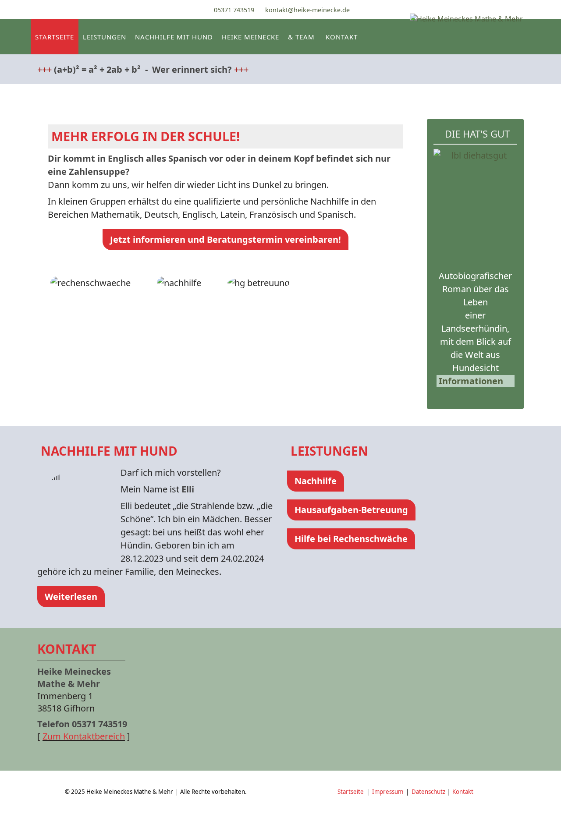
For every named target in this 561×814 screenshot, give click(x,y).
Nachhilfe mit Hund (174, 36)
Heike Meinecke (250, 36)
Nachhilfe (316, 481)
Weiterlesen (71, 596)
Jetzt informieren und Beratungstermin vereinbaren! (225, 239)
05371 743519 (234, 10)
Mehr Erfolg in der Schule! (145, 136)
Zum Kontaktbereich (84, 736)
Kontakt (342, 36)
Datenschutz (428, 792)
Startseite (54, 36)
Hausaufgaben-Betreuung (351, 510)
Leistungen (104, 36)
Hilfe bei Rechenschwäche (351, 539)
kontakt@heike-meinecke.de (307, 10)
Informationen (471, 381)
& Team (301, 36)
